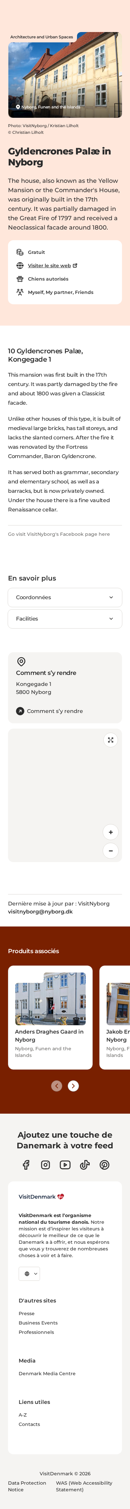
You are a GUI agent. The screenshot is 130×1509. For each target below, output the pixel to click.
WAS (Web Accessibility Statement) (84, 1486)
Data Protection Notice (27, 1486)
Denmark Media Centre (47, 1374)
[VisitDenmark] (41, 1196)
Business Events (38, 1323)
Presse (27, 1313)
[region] (65, 795)
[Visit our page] (45, 1165)
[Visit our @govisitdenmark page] (85, 1165)
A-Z (23, 1415)
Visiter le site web (49, 266)
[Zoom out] (111, 851)
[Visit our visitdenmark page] (65, 1165)
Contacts (29, 1424)
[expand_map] (110, 740)
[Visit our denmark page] (26, 1165)
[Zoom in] (111, 832)
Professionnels (36, 1332)
